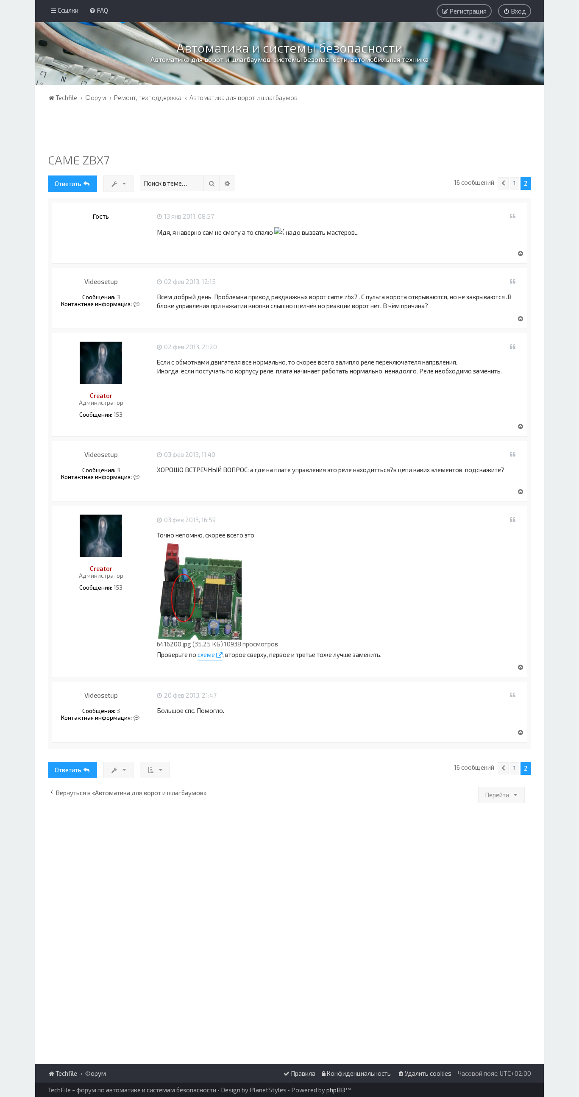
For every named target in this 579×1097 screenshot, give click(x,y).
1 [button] (514, 183)
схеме (206, 654)
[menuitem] (98, 10)
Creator (101, 395)
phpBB (335, 1090)
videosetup (101, 281)
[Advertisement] (289, 129)
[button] (503, 183)
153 (118, 414)
